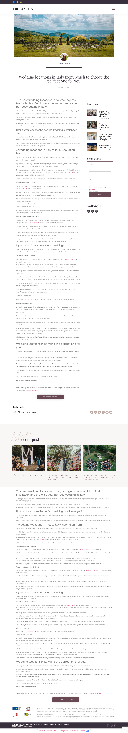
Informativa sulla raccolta (47, 731)
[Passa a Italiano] (14, 2)
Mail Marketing (94, 191)
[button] (91, 412)
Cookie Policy (92, 189)
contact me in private (32, 390)
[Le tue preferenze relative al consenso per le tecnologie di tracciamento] (125, 730)
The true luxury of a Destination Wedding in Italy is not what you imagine (106, 137)
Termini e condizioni (63, 724)
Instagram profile (33, 299)
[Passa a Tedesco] (20, 2)
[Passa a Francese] (17, 2)
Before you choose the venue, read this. (27, 475)
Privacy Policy (105, 187)
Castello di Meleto (22, 189)
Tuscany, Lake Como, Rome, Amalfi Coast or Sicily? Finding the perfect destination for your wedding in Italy (99, 477)
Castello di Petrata (69, 259)
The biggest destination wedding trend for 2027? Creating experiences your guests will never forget (63, 477)
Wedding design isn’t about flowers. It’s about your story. (105, 147)
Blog (71, 87)
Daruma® (20, 726)
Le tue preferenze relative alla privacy (72, 731)
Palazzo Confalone (34, 222)
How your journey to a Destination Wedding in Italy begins (105, 126)
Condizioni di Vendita (17, 725)
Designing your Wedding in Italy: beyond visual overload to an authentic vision (104, 114)
